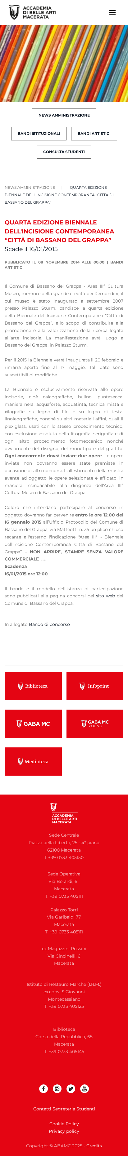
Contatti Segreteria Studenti (64, 1109)
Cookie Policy (64, 1124)
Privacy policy (64, 1131)
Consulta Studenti (64, 151)
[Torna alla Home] (36, 12)
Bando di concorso (49, 624)
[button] (112, 12)
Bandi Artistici (94, 133)
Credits (94, 1146)
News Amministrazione (64, 115)
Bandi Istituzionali (39, 133)
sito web (105, 596)
